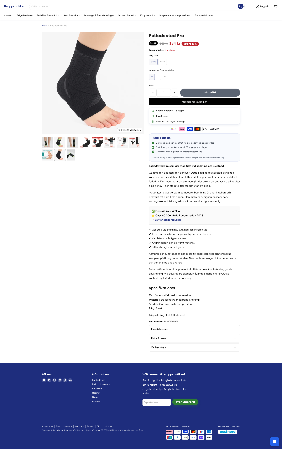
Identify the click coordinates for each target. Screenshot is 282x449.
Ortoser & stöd (126, 15)
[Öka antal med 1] (174, 93)
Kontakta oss (98, 380)
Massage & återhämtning (98, 15)
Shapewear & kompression (174, 15)
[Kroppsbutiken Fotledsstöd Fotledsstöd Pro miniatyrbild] (47, 142)
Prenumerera (185, 402)
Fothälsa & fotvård (47, 15)
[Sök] (241, 6)
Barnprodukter (203, 15)
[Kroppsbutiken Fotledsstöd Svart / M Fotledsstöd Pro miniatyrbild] (60, 155)
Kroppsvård (147, 15)
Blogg (95, 397)
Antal (151, 85)
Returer (95, 392)
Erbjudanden (24, 15)
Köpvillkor (97, 388)
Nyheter (8, 15)
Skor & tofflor (71, 15)
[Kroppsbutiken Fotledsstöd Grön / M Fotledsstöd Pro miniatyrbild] (60, 142)
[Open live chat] (274, 441)
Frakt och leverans (101, 384)
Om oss (96, 401)
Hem (44, 25)
